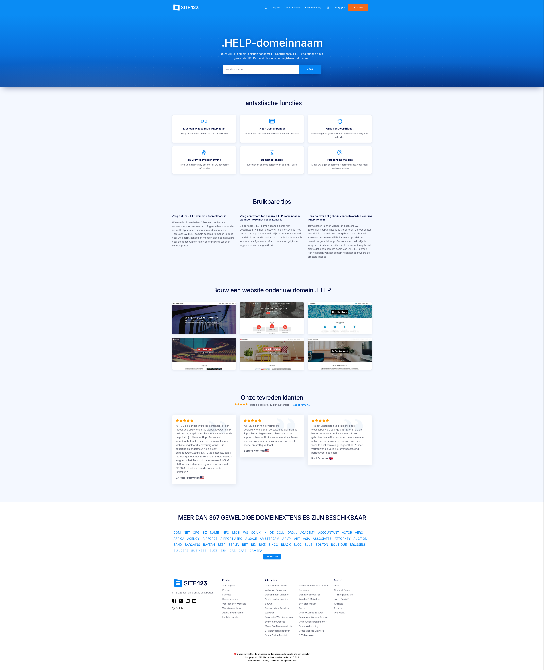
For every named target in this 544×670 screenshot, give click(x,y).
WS (245, 532)
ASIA (306, 538)
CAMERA (255, 551)
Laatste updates (230, 617)
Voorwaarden (253, 661)
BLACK (286, 544)
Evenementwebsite (275, 621)
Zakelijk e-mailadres (309, 599)
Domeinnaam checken (277, 594)
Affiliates (338, 603)
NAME (214, 532)
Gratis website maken (276, 585)
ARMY (286, 538)
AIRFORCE (210, 538)
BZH (223, 551)
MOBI (236, 532)
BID (253, 544)
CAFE (242, 551)
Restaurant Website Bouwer (314, 617)
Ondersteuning (313, 7)
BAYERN (209, 544)
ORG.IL (292, 532)
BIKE (262, 544)
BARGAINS (192, 544)
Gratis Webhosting (308, 626)
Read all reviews (301, 404)
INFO (225, 532)
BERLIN (234, 544)
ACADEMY (307, 532)
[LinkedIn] (188, 601)
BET (245, 544)
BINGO (273, 544)
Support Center (342, 590)
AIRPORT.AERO (231, 538)
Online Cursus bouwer (311, 612)
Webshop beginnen (275, 590)
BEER (222, 544)
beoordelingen (230, 599)
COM (177, 532)
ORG (196, 532)
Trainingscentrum (343, 594)
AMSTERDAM (269, 538)
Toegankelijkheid (289, 661)
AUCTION (360, 538)
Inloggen (340, 7)
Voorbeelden (293, 7)
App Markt (233, 612)
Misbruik (275, 661)
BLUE (309, 544)
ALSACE (251, 538)
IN (265, 532)
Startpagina (228, 585)
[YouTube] (194, 601)
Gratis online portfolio (276, 635)
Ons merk (339, 612)
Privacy (265, 661)
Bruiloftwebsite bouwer (277, 630)
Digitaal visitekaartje (309, 594)
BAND (178, 544)
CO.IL (280, 532)
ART (297, 538)
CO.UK (256, 532)
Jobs (341, 599)
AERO (359, 532)
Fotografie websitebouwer (279, 617)
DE (272, 532)
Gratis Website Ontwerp (311, 630)
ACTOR (347, 532)
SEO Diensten (306, 635)
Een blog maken (307, 603)
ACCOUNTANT (328, 532)
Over (336, 585)
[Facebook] (174, 601)
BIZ (204, 532)
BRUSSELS (358, 544)
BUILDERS (181, 551)
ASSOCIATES (322, 538)
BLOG (298, 544)
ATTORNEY (342, 538)
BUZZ (213, 551)
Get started (358, 7)
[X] (181, 601)
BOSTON (321, 544)
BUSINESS (198, 551)
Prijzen (276, 7)
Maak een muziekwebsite (278, 626)
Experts (338, 608)
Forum (302, 608)
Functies (226, 594)
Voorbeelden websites (234, 603)
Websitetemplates (231, 608)
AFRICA (179, 538)
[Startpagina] (266, 7)
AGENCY (193, 538)
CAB (233, 551)
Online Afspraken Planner (313, 621)
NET (187, 532)
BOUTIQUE (339, 544)
